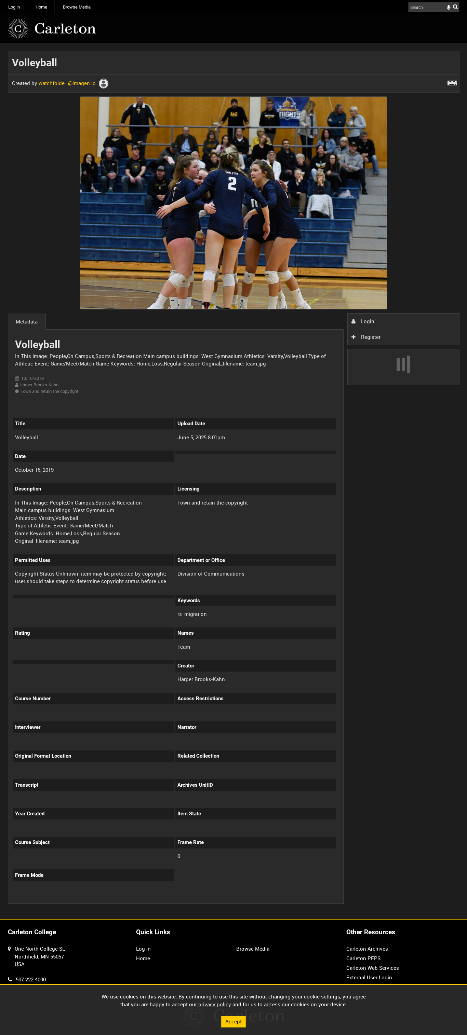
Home (41, 7)
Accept (233, 1021)
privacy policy (214, 1004)
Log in (14, 7)
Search (455, 6)
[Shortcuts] (452, 81)
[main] (233, 481)
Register (370, 336)
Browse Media (77, 7)
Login (367, 321)
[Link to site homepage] (52, 28)
